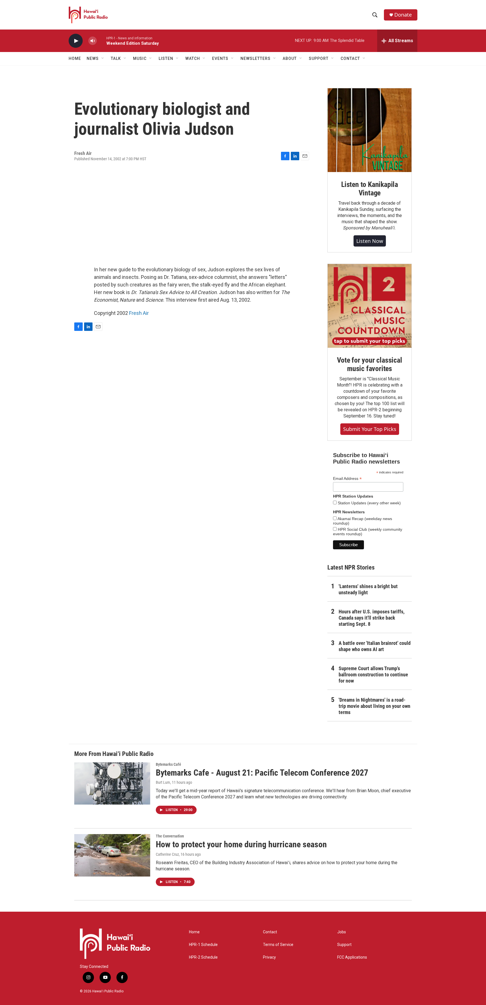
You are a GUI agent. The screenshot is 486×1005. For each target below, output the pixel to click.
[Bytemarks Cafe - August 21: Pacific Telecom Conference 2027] (112, 783)
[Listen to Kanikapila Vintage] (369, 130)
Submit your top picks (369, 429)
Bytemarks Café (168, 764)
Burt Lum (163, 782)
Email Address (347, 478)
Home (75, 58)
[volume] (92, 41)
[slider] (101, 41)
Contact (270, 932)
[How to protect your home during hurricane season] (112, 855)
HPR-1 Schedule (203, 945)
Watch (192, 58)
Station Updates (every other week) (369, 503)
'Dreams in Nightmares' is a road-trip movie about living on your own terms (374, 706)
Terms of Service (278, 945)
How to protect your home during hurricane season (241, 844)
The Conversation (170, 836)
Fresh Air (139, 313)
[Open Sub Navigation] (103, 58)
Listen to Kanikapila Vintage (369, 188)
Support (344, 945)
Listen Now (369, 241)
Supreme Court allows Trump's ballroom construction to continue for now (373, 674)
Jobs (341, 932)
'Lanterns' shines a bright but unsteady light (368, 589)
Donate (403, 15)
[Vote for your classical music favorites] (369, 306)
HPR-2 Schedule (203, 957)
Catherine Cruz (167, 854)
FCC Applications (352, 957)
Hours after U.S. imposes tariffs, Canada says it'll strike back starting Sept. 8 (371, 618)
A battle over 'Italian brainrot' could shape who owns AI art (375, 646)
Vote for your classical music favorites (369, 364)
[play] (75, 41)
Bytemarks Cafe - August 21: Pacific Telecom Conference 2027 (262, 773)
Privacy (269, 957)
